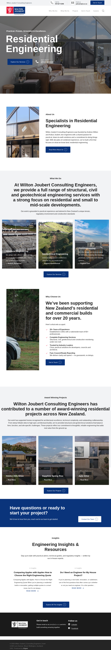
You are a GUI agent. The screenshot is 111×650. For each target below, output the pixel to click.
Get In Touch (97, 3)
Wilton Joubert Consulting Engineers (19, 3)
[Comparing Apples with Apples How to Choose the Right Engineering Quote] (33, 579)
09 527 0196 (59, 4)
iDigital (25, 648)
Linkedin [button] (74, 624)
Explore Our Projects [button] (54, 491)
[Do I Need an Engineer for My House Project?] (78, 578)
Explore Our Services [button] (18, 62)
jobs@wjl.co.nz (81, 4)
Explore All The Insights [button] (54, 605)
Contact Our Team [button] (88, 519)
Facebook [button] (74, 628)
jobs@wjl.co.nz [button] (47, 62)
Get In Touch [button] (53, 362)
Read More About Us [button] (56, 150)
